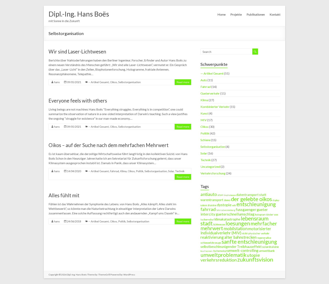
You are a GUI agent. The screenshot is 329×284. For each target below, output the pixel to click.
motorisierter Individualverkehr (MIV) (235, 230)
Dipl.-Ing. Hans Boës (79, 14)
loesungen (238, 223)
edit (234, 205)
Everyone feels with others (78, 101)
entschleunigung (256, 204)
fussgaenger (246, 209)
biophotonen (230, 195)
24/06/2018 (74, 221)
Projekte (236, 14)
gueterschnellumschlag (235, 214)
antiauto (208, 194)
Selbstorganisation (129, 82)
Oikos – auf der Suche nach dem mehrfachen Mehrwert (108, 145)
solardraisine (270, 246)
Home (221, 14)
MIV (203, 120)
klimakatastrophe (227, 219)
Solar (171, 171)
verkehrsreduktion (218, 260)
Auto (203, 80)
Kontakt (275, 14)
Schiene (205, 140)
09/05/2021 (74, 82)
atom (220, 194)
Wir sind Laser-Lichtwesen (77, 52)
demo (227, 200)
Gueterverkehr (210, 93)
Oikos (113, 82)
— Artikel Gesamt (212, 73)
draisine (212, 205)
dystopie (224, 204)
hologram (260, 214)
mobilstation (236, 228)
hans (57, 82)
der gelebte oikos (251, 199)
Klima (123, 171)
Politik (139, 171)
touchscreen (206, 251)
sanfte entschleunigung (249, 241)
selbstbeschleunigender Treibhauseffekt (231, 246)
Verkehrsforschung (212, 173)
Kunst (204, 113)
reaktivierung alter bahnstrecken (228, 237)
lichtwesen (219, 224)
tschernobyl (220, 250)
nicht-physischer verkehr (255, 233)
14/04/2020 (74, 171)
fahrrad (208, 209)
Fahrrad (114, 171)
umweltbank (267, 250)
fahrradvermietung (225, 210)
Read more (182, 82)
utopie (253, 255)
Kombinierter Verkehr (214, 106)
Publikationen (256, 14)
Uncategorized (210, 166)
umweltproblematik (223, 255)
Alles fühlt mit (64, 195)
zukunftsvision (255, 259)
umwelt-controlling (242, 250)
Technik (179, 171)
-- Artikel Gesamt (98, 82)
